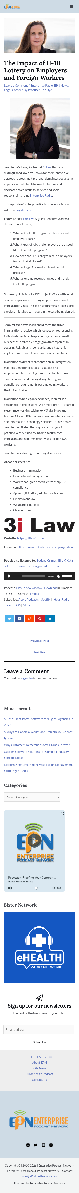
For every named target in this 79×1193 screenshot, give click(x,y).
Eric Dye (28, 219)
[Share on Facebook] (20, 618)
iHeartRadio (61, 599)
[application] (39, 576)
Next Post (40, 652)
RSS (18, 605)
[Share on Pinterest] (40, 618)
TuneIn (8, 605)
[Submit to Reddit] (30, 618)
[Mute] (58, 576)
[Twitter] (35, 1145)
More (26, 605)
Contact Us (39, 1079)
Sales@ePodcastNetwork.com (39, 1176)
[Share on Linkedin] (50, 618)
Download (51, 588)
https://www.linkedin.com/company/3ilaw (45, 547)
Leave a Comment (16, 85)
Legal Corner (12, 90)
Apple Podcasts (28, 599)
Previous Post (39, 640)
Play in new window (29, 588)
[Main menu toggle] (71, 6)
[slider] (67, 575)
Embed (34, 593)
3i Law (47, 167)
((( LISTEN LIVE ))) (39, 1057)
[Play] (9, 576)
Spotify (46, 599)
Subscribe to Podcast (39, 1074)
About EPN (39, 1062)
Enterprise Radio (41, 85)
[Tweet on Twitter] (9, 618)
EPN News (61, 85)
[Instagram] (43, 1145)
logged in (27, 678)
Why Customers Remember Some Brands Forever (37, 745)
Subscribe (39, 1042)
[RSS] (51, 1145)
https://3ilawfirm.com (31, 538)
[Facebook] (28, 1145)
